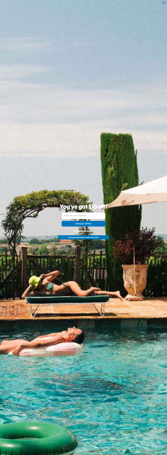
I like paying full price (83, 231)
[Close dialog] (164, 3)
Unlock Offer (83, 223)
